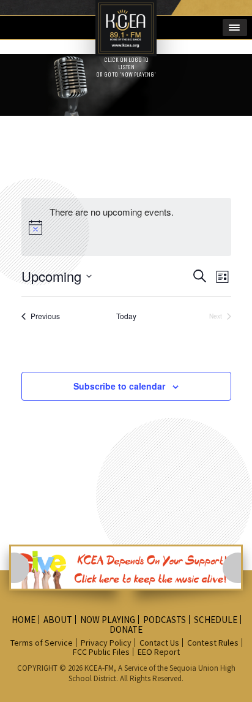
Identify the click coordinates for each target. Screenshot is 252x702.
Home (23, 619)
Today (126, 316)
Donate (126, 629)
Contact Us (159, 642)
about (57, 619)
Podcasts (164, 619)
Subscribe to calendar (119, 386)
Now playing (107, 619)
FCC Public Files (101, 651)
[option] (126, 567)
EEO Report (159, 651)
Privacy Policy (106, 642)
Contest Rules (213, 642)
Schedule (215, 619)
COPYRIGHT (38, 668)
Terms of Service (41, 642)
